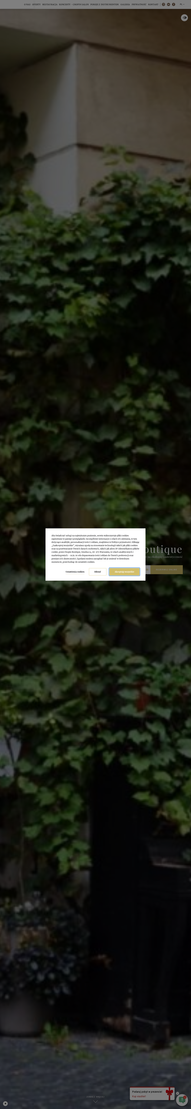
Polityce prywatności (121, 542)
